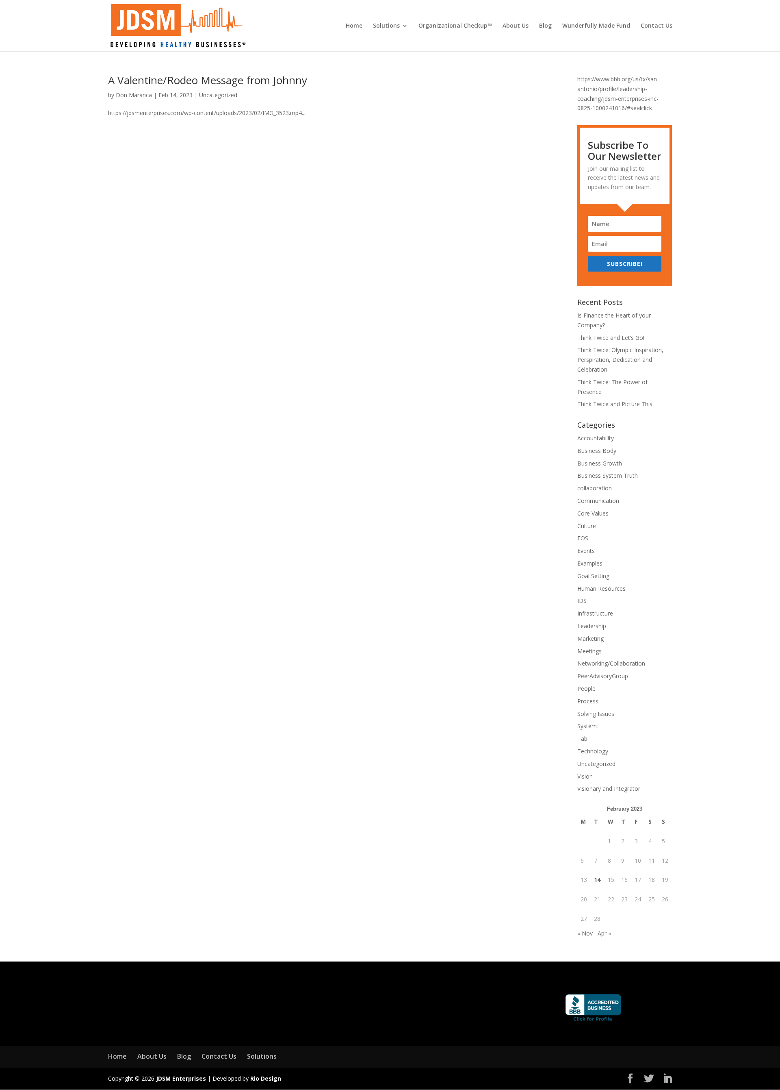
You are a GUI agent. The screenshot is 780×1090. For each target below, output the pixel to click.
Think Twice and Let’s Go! (610, 338)
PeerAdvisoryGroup (602, 676)
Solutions (386, 26)
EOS (582, 538)
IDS (582, 601)
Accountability (595, 438)
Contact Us (656, 26)
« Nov (585, 933)
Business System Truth (607, 475)
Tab (582, 738)
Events (586, 551)
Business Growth (599, 463)
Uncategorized (218, 95)
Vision (585, 776)
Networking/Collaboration (611, 663)
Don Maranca (134, 95)
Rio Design (265, 1078)
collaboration (594, 488)
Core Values (593, 513)
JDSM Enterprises (181, 1078)
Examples (589, 563)
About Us (516, 26)
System (587, 726)
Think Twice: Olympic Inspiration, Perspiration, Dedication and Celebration (620, 359)
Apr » (604, 933)
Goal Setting (593, 576)
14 (597, 879)
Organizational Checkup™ (455, 26)
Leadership (591, 626)
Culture (586, 526)
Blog (545, 26)
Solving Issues (595, 714)
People (586, 688)
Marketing (590, 638)
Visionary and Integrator (608, 788)
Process (587, 701)
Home (354, 26)
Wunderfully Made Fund (596, 26)
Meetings (589, 651)
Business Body (596, 451)
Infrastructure (595, 613)
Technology (592, 751)
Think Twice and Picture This (614, 404)
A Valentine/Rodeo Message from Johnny (207, 80)
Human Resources (601, 588)
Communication (598, 501)
